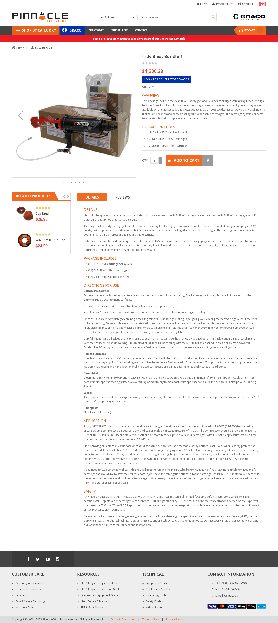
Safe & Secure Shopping (30, 601)
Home (20, 48)
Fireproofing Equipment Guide (99, 595)
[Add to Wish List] (207, 160)
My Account (223, 4)
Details (92, 197)
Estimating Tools (156, 595)
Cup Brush (43, 213)
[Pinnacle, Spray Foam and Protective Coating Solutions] (40, 17)
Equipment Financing (28, 589)
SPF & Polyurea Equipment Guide (101, 583)
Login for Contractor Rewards (166, 79)
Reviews (122, 197)
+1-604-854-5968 (230, 589)
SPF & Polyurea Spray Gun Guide (100, 589)
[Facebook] (28, 559)
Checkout (248, 4)
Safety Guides (154, 601)
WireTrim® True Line (50, 240)
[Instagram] (57, 559)
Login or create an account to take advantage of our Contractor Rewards (139, 38)
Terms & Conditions (123, 619)
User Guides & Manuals (95, 601)
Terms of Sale (150, 619)
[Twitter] (38, 559)
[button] (21, 115)
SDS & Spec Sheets (92, 607)
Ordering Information (29, 583)
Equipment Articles (157, 583)
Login (203, 4)
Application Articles (158, 589)
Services (21, 595)
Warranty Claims (26, 607)
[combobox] (176, 17)
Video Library (154, 607)
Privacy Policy (174, 619)
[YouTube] (47, 559)
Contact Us (231, 596)
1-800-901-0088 (237, 582)
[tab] (92, 197)
